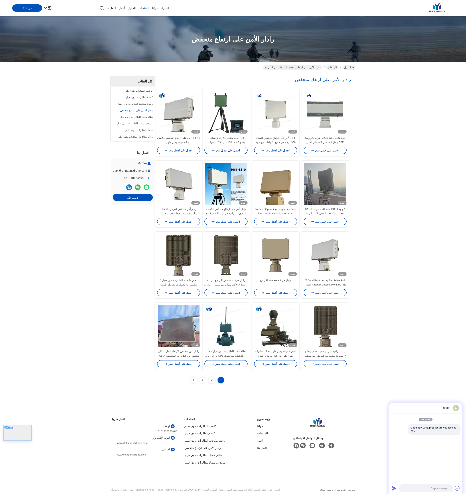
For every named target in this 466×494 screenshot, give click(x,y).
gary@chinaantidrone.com (130, 170)
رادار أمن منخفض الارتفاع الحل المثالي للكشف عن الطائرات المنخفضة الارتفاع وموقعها (179, 356)
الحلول (132, 7)
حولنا (155, 7)
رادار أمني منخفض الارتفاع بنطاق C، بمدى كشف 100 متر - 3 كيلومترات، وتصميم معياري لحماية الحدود (226, 142)
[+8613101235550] (129, 187)
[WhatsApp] (146, 187)
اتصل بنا (111, 7)
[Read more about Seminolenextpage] (202, 380)
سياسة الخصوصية (345, 489)
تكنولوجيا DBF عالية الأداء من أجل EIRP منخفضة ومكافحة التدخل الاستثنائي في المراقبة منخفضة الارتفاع (325, 213)
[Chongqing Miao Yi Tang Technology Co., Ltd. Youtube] (322, 445)
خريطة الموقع (326, 489)
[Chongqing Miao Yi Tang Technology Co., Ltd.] (437, 8)
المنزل (165, 7)
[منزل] (317, 427)
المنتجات (144, 7)
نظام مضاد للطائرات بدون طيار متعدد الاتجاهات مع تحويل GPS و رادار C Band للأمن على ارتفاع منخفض (226, 356)
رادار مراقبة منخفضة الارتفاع (275, 280)
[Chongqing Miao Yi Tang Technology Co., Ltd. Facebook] (331, 445)
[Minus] (394, 408)
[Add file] (457, 488)
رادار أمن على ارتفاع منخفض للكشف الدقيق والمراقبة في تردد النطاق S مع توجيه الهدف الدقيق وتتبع (226, 213)
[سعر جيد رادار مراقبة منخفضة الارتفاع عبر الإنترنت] (275, 255)
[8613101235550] (312, 445)
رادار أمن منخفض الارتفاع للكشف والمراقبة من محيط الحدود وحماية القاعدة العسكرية (178, 213)
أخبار (122, 7)
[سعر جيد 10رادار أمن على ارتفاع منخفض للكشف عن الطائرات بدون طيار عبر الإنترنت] (178, 113)
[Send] (394, 488)
